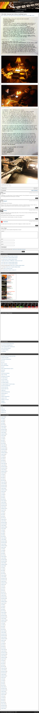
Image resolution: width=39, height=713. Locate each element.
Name (2, 239)
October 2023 (3, 469)
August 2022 (3, 491)
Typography (3, 401)
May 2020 (2, 533)
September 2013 (3, 657)
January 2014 (3, 651)
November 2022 (3, 486)
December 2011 (3, 688)
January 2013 (3, 669)
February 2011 (3, 703)
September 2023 (3, 471)
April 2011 (2, 700)
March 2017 (3, 592)
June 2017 (2, 587)
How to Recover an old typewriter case (6, 345)
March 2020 (3, 536)
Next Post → (36, 188)
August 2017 (3, 584)
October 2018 (3, 562)
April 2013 (2, 665)
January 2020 (3, 539)
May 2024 (2, 458)
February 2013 (3, 668)
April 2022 (2, 497)
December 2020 (3, 522)
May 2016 (2, 607)
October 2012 (3, 674)
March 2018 (3, 573)
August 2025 (3, 435)
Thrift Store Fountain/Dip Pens (5, 385)
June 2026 (2, 420)
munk (3, 15)
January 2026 (3, 427)
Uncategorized (3, 402)
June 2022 (2, 494)
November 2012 (3, 672)
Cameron (5, 210)
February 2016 (3, 612)
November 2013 (3, 654)
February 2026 (3, 426)
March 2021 (3, 517)
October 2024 (3, 451)
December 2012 (3, 671)
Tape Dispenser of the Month (5, 376)
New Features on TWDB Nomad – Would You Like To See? (13, 260)
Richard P (5, 201)
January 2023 (3, 483)
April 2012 (2, 683)
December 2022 (3, 485)
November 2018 (3, 561)
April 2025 (2, 441)
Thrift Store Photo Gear (4, 387)
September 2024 (3, 452)
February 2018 (3, 575)
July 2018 (2, 567)
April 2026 (2, 423)
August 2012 (3, 677)
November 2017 (3, 579)
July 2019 (2, 548)
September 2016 (3, 601)
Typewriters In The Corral (25, 15)
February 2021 (3, 519)
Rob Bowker (6, 221)
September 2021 (3, 508)
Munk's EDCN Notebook (4, 365)
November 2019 (3, 542)
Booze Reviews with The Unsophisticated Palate (8, 356)
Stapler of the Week (4, 374)
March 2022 (3, 499)
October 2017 (3, 581)
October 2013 (3, 655)
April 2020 (2, 534)
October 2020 (3, 525)
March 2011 (3, 702)
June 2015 (2, 624)
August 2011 (3, 694)
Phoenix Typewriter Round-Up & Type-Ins (7, 368)
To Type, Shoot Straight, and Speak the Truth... (9, 0)
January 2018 (3, 576)
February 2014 (3, 649)
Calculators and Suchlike (4, 357)
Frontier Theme (36, 712)
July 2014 (2, 641)
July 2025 (2, 437)
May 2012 (2, 682)
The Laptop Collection (4, 377)
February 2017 (3, 593)
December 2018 (3, 559)
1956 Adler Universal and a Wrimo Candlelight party (14, 14)
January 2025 (3, 446)
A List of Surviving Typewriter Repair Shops (7, 343)
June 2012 (2, 680)
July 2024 (2, 455)
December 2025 (3, 429)
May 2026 (2, 421)
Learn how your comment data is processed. (18, 249)
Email (2, 241)
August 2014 (3, 640)
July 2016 (2, 604)
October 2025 (3, 432)
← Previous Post (3, 188)
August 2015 (3, 621)
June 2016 (2, 606)
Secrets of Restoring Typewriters (6, 348)
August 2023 (3, 472)
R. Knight (2, 260)
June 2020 (2, 531)
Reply (37, 198)
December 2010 (3, 705)
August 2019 (3, 547)
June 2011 (2, 697)
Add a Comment (34, 190)
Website (2, 244)
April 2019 (2, 553)
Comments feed (3, 410)
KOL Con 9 (2, 362)
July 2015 (2, 623)
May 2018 (2, 570)
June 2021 (2, 513)
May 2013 (2, 663)
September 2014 (3, 638)
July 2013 (2, 660)
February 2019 (3, 556)
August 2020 (3, 528)
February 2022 (3, 500)
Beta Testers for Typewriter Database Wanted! (10, 257)
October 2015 (3, 618)
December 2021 (3, 503)
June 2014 (2, 643)
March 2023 (3, 480)
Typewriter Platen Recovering (5, 391)
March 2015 (3, 629)
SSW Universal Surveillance (5, 373)
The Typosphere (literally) (19, 11)
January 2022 (3, 502)
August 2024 (3, 454)
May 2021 (2, 514)
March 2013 (3, 666)
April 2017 (2, 590)
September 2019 (3, 545)
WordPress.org (3, 412)
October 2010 (3, 708)
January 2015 (3, 632)
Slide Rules (3, 371)
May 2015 (2, 626)
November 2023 (3, 468)
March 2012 (3, 685)
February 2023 (3, 482)
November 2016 (3, 598)
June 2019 (2, 550)
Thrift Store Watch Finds (4, 388)
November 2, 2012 (7, 15)
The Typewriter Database (4, 349)
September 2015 (3, 620)
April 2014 (2, 646)
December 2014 (3, 634)
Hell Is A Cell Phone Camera (8, 268)
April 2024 (2, 460)
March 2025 (3, 443)
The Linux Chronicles (4, 379)
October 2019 (3, 544)
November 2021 (3, 505)
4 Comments (32, 15)
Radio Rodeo (3, 370)
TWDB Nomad (3, 390)
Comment (2, 231)
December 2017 (3, 578)
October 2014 (3, 637)
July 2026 (2, 418)
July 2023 (2, 474)
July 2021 (2, 511)
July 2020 (2, 530)
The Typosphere (3, 351)
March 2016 (3, 610)
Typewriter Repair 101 (4, 393)
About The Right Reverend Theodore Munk (19, 9)
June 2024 (2, 457)
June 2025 (2, 438)
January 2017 (3, 595)
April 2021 (2, 516)
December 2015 (3, 615)
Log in (2, 407)
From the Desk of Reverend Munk (16, 15)
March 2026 (3, 424)
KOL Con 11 (3, 360)
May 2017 (2, 589)
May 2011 (2, 699)
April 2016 (2, 609)
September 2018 (3, 564)
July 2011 (2, 696)
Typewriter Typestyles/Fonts (5, 396)
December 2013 (3, 652)
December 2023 (3, 466)
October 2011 (3, 691)
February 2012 (3, 686)
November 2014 (3, 635)
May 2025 (2, 440)
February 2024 (3, 463)
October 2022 (3, 488)
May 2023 (2, 477)
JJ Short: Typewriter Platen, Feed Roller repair (8, 346)
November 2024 (3, 449)
